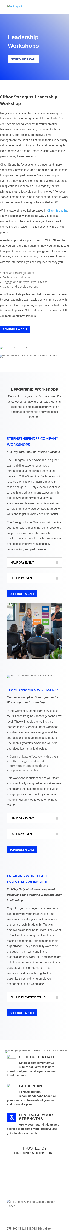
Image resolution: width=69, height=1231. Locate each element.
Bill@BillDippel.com (40, 1228)
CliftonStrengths (57, 210)
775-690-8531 (16, 1228)
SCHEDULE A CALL (23, 59)
